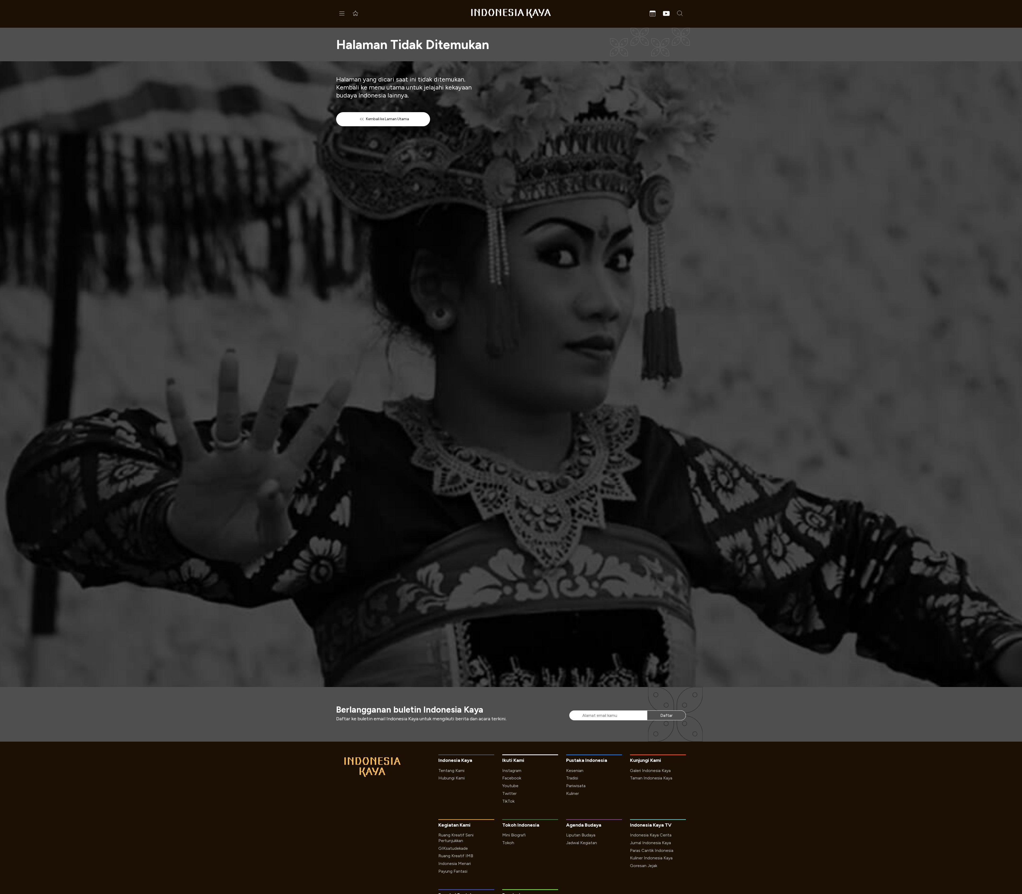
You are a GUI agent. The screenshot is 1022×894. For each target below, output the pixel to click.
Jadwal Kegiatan (581, 842)
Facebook (511, 778)
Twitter (509, 793)
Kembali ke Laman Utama (387, 119)
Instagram (511, 770)
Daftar (666, 715)
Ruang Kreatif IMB (455, 855)
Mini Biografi (514, 835)
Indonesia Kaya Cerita (650, 835)
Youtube (510, 785)
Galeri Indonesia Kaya (650, 770)
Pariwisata (576, 785)
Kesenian (574, 770)
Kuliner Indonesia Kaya (651, 857)
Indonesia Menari (454, 863)
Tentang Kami (451, 770)
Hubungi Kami (451, 778)
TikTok (508, 801)
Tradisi (572, 778)
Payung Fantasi (452, 871)
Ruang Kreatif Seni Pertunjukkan (455, 837)
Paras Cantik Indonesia (651, 850)
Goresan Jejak (643, 865)
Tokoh (508, 842)
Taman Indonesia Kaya (651, 778)
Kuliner (572, 793)
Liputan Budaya (580, 835)
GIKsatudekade (453, 848)
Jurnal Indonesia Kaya (650, 842)
